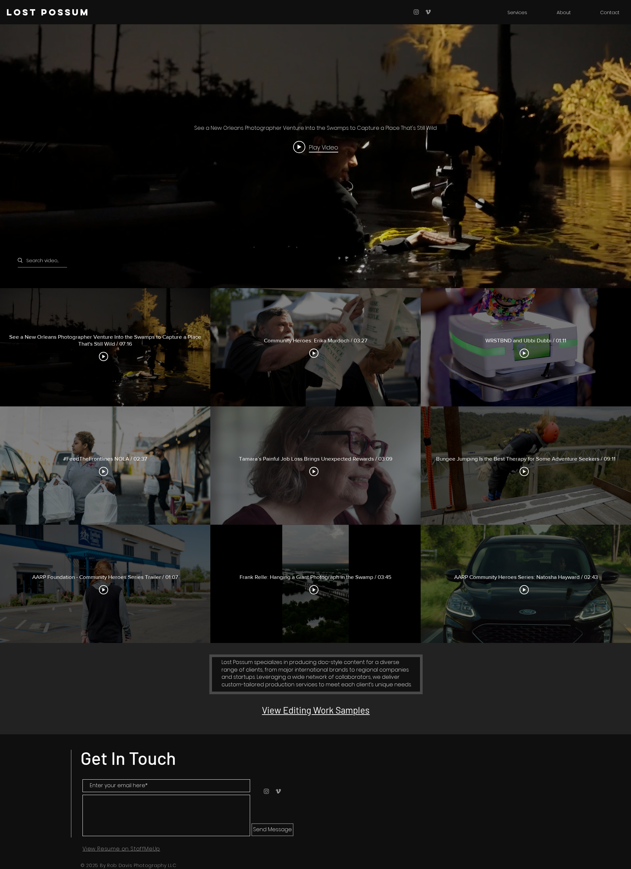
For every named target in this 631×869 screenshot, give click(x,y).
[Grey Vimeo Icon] (428, 12)
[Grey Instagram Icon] (416, 12)
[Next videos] (623, 465)
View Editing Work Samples (316, 710)
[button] (507, 12)
